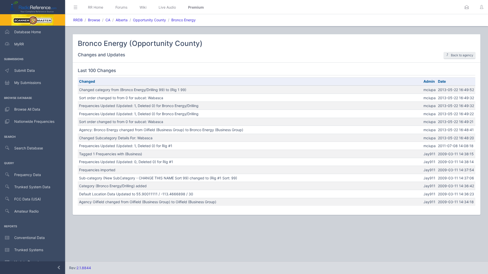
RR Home (95, 7)
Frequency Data (27, 175)
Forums (121, 7)
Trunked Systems (28, 250)
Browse (94, 20)
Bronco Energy (183, 20)
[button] (467, 7)
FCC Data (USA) (27, 199)
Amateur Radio (26, 211)
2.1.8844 (84, 268)
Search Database (28, 148)
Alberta (122, 20)
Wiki (143, 7)
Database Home (27, 32)
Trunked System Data (32, 187)
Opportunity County (149, 20)
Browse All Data (27, 109)
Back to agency (462, 55)
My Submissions (27, 82)
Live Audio (167, 7)
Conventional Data (29, 237)
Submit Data (24, 70)
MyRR (19, 44)
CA (107, 20)
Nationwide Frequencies (34, 121)
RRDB (78, 20)
